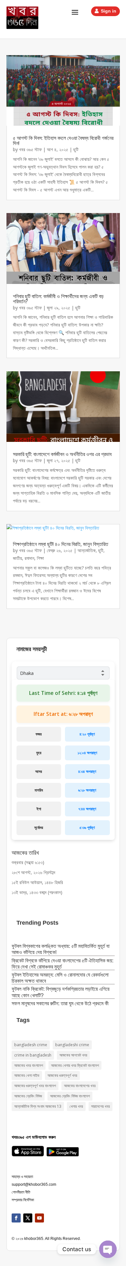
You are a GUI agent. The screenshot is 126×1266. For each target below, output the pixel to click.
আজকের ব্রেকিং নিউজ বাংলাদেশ (70, 1096)
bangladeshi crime (72, 1044)
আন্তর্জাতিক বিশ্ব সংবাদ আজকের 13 (37, 1106)
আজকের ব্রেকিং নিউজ (28, 1096)
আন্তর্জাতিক (87, 550)
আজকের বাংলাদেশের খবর (80, 1085)
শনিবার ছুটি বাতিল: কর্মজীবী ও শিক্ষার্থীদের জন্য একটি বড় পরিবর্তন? (58, 299)
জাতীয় (17, 558)
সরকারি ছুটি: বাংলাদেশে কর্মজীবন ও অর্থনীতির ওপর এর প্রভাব (62, 454)
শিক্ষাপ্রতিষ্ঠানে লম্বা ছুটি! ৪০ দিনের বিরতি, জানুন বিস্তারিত (60, 544)
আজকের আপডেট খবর (73, 1055)
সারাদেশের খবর (100, 1106)
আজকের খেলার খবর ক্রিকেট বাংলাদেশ (75, 1065)
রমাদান (29, 558)
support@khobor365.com (34, 1184)
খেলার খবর (76, 1106)
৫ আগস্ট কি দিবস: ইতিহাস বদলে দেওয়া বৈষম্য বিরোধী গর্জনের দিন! (63, 140)
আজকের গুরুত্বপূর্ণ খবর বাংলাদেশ (35, 1085)
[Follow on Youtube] (39, 1217)
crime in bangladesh (32, 1055)
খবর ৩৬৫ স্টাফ (30, 149)
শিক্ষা (40, 558)
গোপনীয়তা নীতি (21, 1192)
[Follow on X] (27, 1217)
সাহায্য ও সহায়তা (22, 1176)
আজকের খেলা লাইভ (26, 1075)
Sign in (108, 11)
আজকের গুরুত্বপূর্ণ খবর (62, 1075)
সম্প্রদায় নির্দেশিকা (23, 1200)
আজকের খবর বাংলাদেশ (28, 1065)
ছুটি (76, 149)
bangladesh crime (30, 1044)
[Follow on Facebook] (16, 1217)
